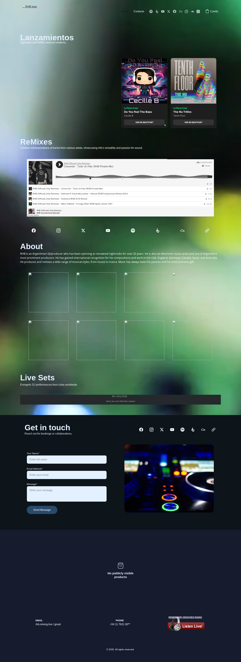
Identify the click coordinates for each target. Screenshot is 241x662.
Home (124, 11)
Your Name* (33, 453)
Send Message (42, 509)
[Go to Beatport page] (158, 11)
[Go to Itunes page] (198, 11)
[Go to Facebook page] (176, 11)
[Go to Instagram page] (188, 11)
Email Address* (34, 468)
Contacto (139, 11)
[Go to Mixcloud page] (182, 11)
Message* (32, 484)
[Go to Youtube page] (164, 11)
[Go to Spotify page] (152, 11)
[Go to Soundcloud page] (194, 11)
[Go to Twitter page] (170, 11)
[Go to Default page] (207, 230)
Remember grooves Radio (185, 617)
